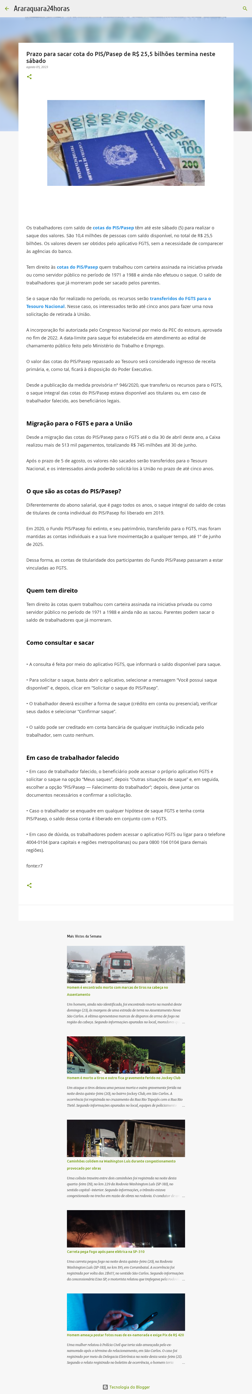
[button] (29, 77)
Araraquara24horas (42, 8)
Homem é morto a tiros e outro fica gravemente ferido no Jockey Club (123, 1078)
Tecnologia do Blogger (129, 1387)
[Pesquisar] (245, 9)
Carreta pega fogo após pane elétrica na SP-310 (105, 1252)
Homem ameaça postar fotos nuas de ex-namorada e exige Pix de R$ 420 (125, 1335)
